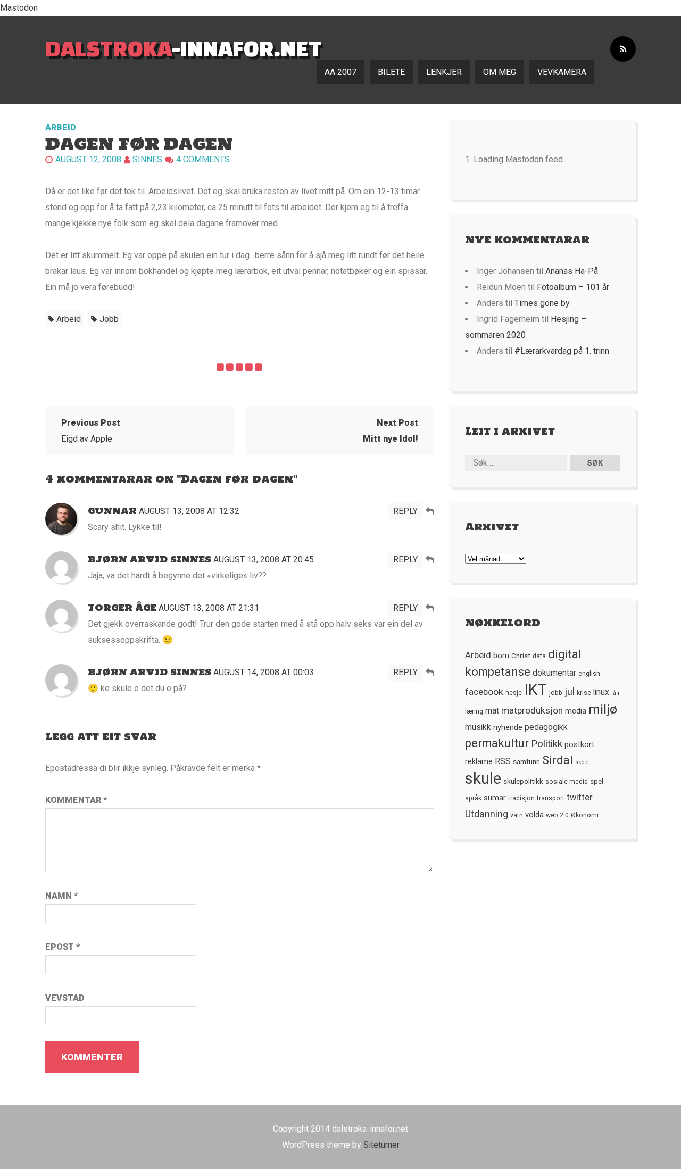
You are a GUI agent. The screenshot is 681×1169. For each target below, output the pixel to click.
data (539, 656)
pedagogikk (546, 727)
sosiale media (566, 781)
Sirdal (557, 760)
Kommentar (76, 800)
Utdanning (486, 813)
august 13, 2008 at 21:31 (209, 608)
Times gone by (542, 303)
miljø (602, 709)
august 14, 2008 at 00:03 (263, 672)
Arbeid (60, 127)
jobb (109, 319)
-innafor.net (183, 48)
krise (584, 693)
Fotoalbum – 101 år (573, 287)
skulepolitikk (523, 781)
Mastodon (19, 8)
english (589, 673)
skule (483, 778)
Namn (61, 896)
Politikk (546, 744)
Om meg (499, 72)
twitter (580, 797)
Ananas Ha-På (571, 271)
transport (550, 798)
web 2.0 (557, 815)
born (501, 655)
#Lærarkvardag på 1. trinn (561, 351)
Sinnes (147, 159)
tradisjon (521, 798)
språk (473, 798)
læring (474, 711)
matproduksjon (532, 710)
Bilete (391, 72)
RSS (503, 761)
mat (492, 711)
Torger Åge (122, 608)
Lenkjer (444, 72)
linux (601, 692)
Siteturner (381, 1145)
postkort (579, 744)
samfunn (526, 761)
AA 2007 (340, 72)
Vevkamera (561, 72)
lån (615, 693)
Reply (405, 511)
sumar (495, 797)
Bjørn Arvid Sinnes (149, 559)
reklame (479, 761)
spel (596, 781)
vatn (516, 815)
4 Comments (203, 159)
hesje (513, 693)
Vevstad (65, 998)
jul (569, 692)
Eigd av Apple (90, 431)
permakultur (497, 743)
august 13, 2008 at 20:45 (263, 559)
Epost (62, 947)
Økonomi (585, 815)
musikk (478, 727)
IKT (535, 690)
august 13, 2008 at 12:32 (189, 511)
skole (582, 762)
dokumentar (554, 673)
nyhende (507, 727)
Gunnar (112, 511)
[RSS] (623, 49)
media (575, 711)
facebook (484, 691)
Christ (520, 655)
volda (534, 814)
